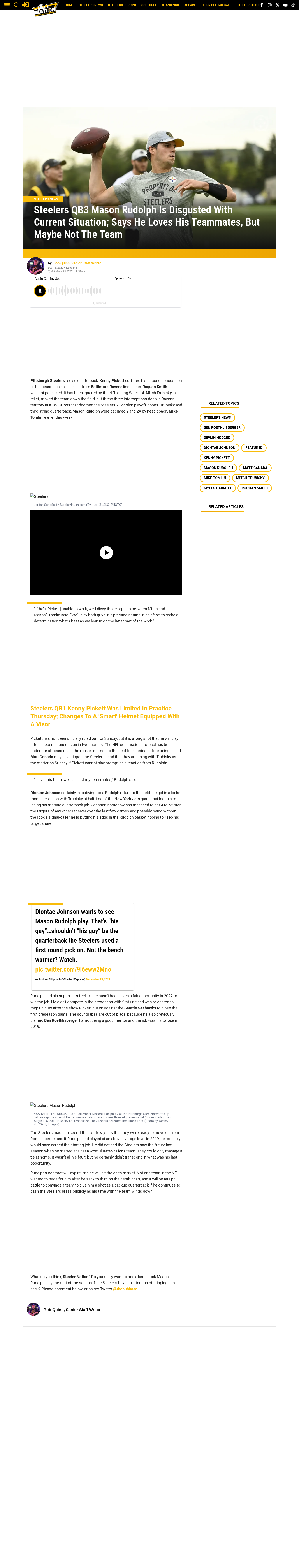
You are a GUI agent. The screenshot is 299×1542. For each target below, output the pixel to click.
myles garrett (218, 488)
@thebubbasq (125, 1289)
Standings (170, 5)
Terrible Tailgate (217, 5)
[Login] (25, 4)
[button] (7, 5)
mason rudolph (218, 468)
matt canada (255, 468)
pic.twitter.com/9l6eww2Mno (73, 969)
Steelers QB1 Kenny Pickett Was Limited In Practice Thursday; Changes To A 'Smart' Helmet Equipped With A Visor (105, 716)
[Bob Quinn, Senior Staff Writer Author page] (35, 266)
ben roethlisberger (222, 428)
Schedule (149, 5)
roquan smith (255, 488)
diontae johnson (219, 448)
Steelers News (91, 5)
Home (69, 5)
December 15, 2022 (98, 979)
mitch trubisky (250, 478)
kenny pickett (217, 458)
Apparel (190, 5)
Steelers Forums (122, 5)
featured (253, 448)
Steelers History (251, 5)
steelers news (217, 417)
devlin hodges (217, 438)
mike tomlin (215, 478)
